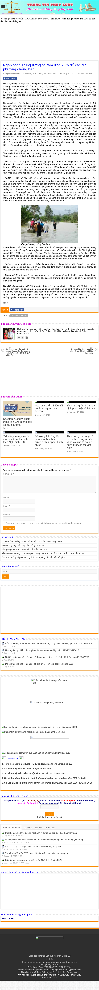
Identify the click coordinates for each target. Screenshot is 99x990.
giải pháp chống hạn (19, 315)
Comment (8, 474)
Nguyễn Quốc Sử (12, 74)
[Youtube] (52, 959)
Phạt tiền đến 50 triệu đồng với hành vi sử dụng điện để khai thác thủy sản (41, 833)
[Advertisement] (49, 43)
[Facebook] (49, 959)
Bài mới (38, 827)
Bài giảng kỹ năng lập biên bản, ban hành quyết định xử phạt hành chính (49, 440)
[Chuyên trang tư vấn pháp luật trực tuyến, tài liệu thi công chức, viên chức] (49, 7)
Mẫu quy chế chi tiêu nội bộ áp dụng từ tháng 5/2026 (49, 408)
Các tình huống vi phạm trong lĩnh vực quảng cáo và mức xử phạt (17, 421)
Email (6, 506)
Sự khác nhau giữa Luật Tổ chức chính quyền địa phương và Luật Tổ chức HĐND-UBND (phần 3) (18, 351)
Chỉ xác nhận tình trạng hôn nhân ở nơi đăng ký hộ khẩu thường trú (81, 350)
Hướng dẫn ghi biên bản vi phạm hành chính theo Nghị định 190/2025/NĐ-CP (42, 650)
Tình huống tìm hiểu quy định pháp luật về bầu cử (81, 407)
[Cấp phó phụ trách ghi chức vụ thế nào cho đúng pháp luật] (3, 846)
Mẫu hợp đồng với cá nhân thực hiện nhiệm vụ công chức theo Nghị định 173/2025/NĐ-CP (48, 643)
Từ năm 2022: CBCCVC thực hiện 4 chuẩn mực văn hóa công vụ (36, 853)
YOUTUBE (76, 975)
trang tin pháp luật (53, 817)
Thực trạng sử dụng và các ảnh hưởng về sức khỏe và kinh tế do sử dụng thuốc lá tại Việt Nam (80, 442)
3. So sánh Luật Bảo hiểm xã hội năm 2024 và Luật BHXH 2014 (33, 773)
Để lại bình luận (69, 74)
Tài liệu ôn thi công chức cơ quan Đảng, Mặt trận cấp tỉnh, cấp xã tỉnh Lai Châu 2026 (43, 553)
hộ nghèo (86, 109)
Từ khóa (28, 827)
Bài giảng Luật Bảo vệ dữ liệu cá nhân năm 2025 (25, 549)
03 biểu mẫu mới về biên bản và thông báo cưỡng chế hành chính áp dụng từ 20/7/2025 (47, 657)
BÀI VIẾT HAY (21, 19)
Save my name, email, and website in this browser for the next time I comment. (44, 523)
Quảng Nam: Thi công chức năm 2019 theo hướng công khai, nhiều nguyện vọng (44, 840)
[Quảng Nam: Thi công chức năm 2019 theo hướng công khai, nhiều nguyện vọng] (3, 840)
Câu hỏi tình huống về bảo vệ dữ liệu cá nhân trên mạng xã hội (32, 541)
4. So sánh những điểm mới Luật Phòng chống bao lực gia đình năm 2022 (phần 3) (44, 778)
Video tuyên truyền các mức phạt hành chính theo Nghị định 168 (16, 439)
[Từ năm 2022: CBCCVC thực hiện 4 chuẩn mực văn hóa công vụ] (3, 853)
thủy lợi (33, 128)
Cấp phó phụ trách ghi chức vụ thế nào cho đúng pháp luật (33, 846)
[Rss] (47, 959)
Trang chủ (8, 19)
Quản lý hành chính (38, 19)
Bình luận (50, 827)
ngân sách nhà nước (44, 250)
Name (6, 497)
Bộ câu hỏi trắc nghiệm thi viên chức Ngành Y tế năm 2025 (33, 860)
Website (7, 514)
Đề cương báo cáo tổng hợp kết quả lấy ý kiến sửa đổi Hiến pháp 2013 (39, 664)
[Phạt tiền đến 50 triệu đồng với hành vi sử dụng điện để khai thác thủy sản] (3, 833)
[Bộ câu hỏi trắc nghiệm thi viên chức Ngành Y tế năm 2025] (3, 860)
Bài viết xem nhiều (11, 827)
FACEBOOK (62, 975)
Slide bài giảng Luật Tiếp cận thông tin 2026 (23, 545)
